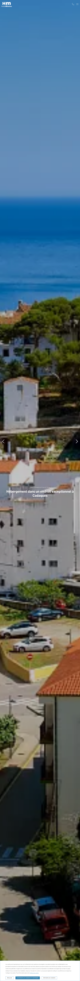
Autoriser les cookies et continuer (27, 977)
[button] (77, 4)
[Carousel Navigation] (40, 441)
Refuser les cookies (49, 977)
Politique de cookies (34, 973)
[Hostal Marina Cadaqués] (7, 4)
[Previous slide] (3, 441)
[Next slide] (75, 441)
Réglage (9, 977)
